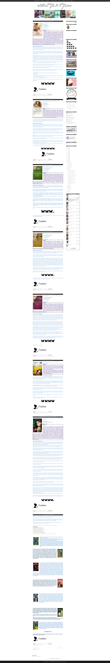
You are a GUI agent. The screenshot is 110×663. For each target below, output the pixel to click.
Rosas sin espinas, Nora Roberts (48, 21)
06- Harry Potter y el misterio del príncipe (39, 531)
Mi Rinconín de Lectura (70, 117)
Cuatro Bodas (42, 95)
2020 (68, 154)
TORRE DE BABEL (69, 113)
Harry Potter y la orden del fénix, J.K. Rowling (72, 183)
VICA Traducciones (69, 121)
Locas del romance (69, 115)
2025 (67, 148)
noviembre (69, 163)
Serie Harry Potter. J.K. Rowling (48, 514)
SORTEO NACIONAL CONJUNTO (71, 106)
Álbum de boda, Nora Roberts (48, 99)
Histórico (40, 227)
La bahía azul (70, 194)
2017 (67, 157)
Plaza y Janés (48, 95)
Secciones (63, 0)
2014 (67, 161)
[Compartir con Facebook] (50, 94)
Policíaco (49, 511)
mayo (68, 185)
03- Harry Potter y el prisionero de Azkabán (39, 529)
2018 (67, 156)
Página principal (36, 0)
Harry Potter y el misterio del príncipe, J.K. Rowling (71, 181)
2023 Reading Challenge (71, 135)
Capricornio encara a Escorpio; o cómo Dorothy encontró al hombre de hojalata (71, 123)
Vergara (53, 511)
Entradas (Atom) (38, 649)
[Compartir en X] (49, 94)
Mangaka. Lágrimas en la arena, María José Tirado (71, 177)
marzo (69, 187)
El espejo (69, 237)
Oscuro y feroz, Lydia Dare (48, 231)
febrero (69, 188)
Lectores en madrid (54, 0)
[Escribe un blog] (48, 94)
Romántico (51, 95)
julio (68, 168)
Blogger (60, 658)
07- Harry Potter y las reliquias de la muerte (39, 532)
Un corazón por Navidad (71, 228)
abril (68, 186)
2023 (67, 150)
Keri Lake (70, 241)
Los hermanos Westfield (43, 227)
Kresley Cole (70, 216)
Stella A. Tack (70, 235)
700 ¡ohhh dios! (69, 103)
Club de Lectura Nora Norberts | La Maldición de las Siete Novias (71, 118)
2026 (67, 147)
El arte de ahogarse (70, 218)
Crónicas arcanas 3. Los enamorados (71, 215)
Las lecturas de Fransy (70, 119)
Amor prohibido (70, 208)
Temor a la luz (70, 234)
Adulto (36, 95)
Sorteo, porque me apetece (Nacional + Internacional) (71, 108)
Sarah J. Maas (70, 198)
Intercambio (47, 0)
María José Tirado (43, 511)
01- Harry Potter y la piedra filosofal (38, 527)
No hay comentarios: (44, 94)
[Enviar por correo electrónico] (48, 159)
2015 (67, 160)
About (59, 0)
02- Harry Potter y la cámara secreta (38, 528)
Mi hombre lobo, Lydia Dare (47, 164)
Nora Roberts (45, 95)
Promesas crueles (70, 221)
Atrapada (69, 202)
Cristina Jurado (70, 212)
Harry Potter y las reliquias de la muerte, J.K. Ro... (72, 180)
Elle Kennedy (70, 209)
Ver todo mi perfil (72, 26)
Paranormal (50, 227)
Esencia (38, 227)
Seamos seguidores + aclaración (71, 104)
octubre (69, 164)
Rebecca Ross (70, 222)
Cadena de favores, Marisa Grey (48, 360)
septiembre (69, 165)
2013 (67, 191)
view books (75, 140)
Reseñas (42, 0)
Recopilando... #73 (69, 120)
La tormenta (69, 244)
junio (68, 169)
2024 (68, 149)
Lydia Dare (48, 227)
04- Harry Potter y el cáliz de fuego (38, 530)
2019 (67, 155)
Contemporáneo (38, 95)
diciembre (69, 162)
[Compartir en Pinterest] (51, 94)
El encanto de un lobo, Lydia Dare (47, 294)
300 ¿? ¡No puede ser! (70, 109)
